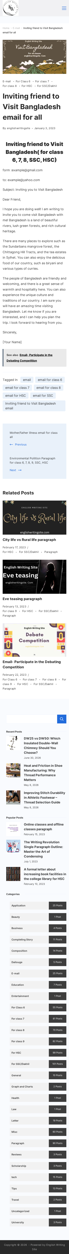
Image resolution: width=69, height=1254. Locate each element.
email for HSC (15, 395)
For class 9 (10, 611)
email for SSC (43, 395)
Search (61, 719)
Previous (21, 444)
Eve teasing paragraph (22, 599)
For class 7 (42, 81)
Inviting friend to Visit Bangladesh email (30, 406)
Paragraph (51, 552)
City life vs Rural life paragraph (29, 540)
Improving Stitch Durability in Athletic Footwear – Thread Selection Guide (44, 797)
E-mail (7, 81)
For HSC (27, 86)
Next (13, 470)
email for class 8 (48, 388)
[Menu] (64, 8)
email (27, 380)
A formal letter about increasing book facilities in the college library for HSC (45, 874)
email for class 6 (50, 380)
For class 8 (10, 86)
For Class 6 (23, 81)
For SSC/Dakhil (47, 86)
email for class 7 (17, 388)
